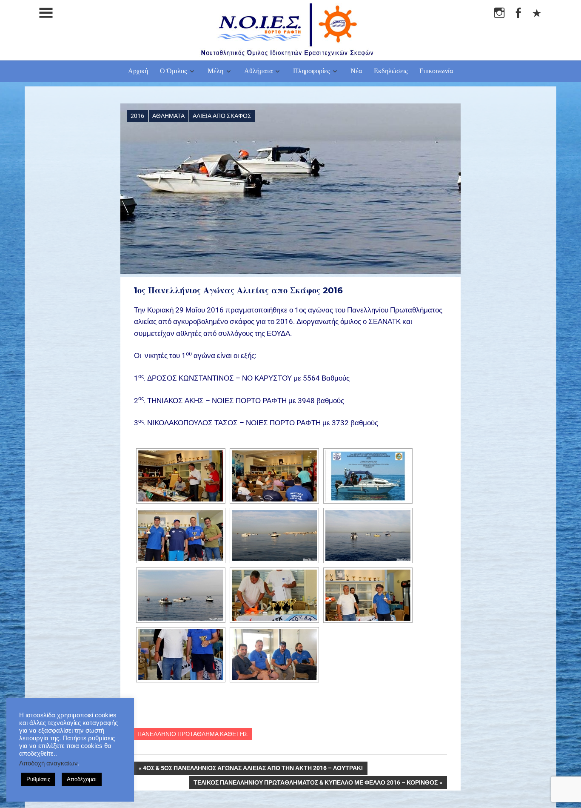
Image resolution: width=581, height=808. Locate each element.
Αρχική (138, 71)
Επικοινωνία (436, 71)
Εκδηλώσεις (390, 71)
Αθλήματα (258, 71)
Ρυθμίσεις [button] (38, 779)
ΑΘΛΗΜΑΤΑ (168, 115)
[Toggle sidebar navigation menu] (46, 13)
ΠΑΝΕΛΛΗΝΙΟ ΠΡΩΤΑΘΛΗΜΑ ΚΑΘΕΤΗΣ (192, 734)
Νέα (356, 71)
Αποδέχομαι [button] (82, 779)
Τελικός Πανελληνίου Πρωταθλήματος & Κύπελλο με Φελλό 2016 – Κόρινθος (316, 784)
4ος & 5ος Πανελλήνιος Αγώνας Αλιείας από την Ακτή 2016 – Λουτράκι (253, 770)
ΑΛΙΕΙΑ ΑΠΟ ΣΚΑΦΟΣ (222, 115)
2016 (137, 115)
